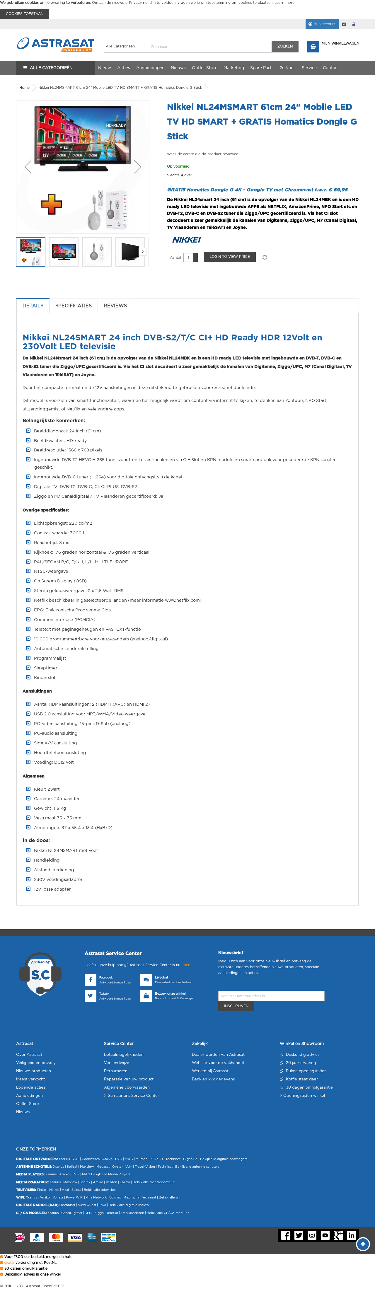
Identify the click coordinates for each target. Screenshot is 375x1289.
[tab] (33, 306)
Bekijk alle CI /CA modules (168, 1213)
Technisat (173, 1159)
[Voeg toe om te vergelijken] (264, 257)
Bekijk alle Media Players (110, 1174)
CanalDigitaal (71, 1213)
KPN (88, 1213)
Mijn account (325, 24)
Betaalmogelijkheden (124, 1055)
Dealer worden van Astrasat (218, 1055)
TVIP (75, 1174)
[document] (187, 9)
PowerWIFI (74, 1197)
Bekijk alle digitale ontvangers (223, 1159)
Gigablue (190, 1159)
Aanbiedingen (29, 1096)
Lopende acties (30, 1087)
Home (24, 87)
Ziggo (99, 1213)
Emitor (125, 1182)
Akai (65, 1189)
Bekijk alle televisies (99, 1189)
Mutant (141, 1159)
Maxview (87, 1166)
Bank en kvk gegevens (213, 1079)
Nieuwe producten (33, 1071)
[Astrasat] (55, 34)
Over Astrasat (29, 1055)
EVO (118, 1159)
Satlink (85, 1182)
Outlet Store (27, 1104)
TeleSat (112, 1213)
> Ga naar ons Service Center (131, 1096)
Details (33, 306)
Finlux (42, 1189)
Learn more (284, 2)
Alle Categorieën (51, 68)
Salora (76, 1189)
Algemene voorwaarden (127, 1087)
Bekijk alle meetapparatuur (154, 1182)
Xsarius (64, 1159)
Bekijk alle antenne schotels (197, 1166)
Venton (111, 1182)
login (354, 24)
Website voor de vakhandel (218, 1063)
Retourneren (115, 1071)
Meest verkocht (30, 1079)
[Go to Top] (363, 1244)
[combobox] (188, 46)
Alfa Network (96, 1197)
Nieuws (23, 1112)
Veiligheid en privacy (36, 1063)
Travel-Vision (145, 1166)
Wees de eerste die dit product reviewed (202, 154)
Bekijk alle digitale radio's (129, 1205)
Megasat (103, 1166)
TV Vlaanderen (132, 1213)
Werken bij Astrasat (210, 1071)
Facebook (105, 977)
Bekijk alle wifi (170, 1197)
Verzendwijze (116, 1063)
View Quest (87, 1205)
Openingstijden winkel (304, 1096)
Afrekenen (344, 24)
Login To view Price (230, 256)
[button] (28, 166)
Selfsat (72, 1166)
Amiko (107, 1159)
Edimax (115, 1197)
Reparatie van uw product (129, 1079)
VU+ (75, 1159)
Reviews (115, 306)
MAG (129, 1159)
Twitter (104, 994)
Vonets (57, 1197)
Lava (103, 1205)
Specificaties (73, 306)
